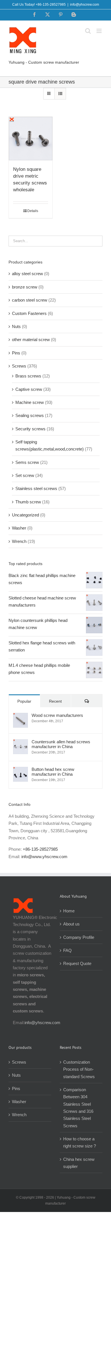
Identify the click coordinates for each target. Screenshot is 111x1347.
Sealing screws (29, 415)
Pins (16, 352)
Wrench (19, 541)
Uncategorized (25, 514)
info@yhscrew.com (84, 5)
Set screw (24, 475)
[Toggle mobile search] (88, 31)
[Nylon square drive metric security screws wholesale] (30, 138)
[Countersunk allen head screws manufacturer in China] (20, 742)
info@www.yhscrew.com (44, 856)
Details (32, 211)
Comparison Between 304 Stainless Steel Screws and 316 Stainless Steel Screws (78, 1107)
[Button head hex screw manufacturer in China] (20, 770)
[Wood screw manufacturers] (20, 716)
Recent (55, 701)
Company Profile (78, 937)
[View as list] (60, 93)
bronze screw (24, 287)
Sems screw (27, 462)
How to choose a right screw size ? (79, 1142)
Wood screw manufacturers (57, 715)
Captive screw (28, 389)
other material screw (31, 339)
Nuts (16, 326)
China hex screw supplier (78, 1163)
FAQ (67, 950)
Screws (19, 366)
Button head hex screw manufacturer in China (53, 772)
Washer (19, 528)
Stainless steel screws (36, 488)
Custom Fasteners (29, 313)
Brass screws (28, 375)
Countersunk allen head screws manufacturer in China (61, 744)
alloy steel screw (27, 273)
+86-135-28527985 (40, 849)
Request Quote (77, 963)
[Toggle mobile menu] (99, 31)
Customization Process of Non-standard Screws (79, 1069)
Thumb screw (28, 501)
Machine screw (29, 402)
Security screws (30, 428)
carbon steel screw (29, 300)
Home (69, 910)
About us (71, 923)
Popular (24, 701)
